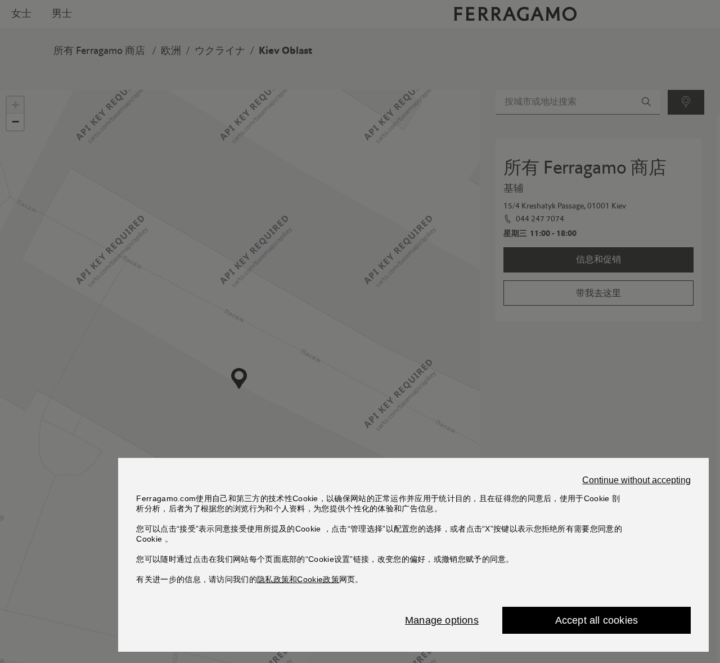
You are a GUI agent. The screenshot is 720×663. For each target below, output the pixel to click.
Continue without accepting (636, 480)
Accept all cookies (596, 620)
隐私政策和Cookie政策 (298, 579)
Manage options (442, 620)
